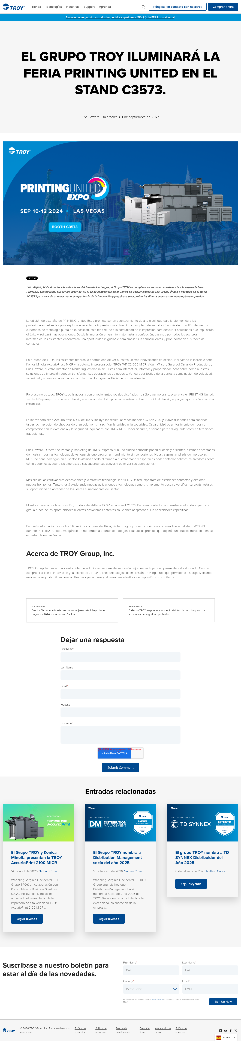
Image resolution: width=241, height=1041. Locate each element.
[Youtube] (225, 1030)
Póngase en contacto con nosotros (177, 6)
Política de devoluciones (123, 1030)
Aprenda (105, 6)
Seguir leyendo (27, 919)
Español (226, 1037)
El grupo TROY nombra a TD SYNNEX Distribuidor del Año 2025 (202, 857)
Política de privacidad (80, 1030)
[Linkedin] (220, 1030)
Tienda (36, 6)
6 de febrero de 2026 (190, 871)
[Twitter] (235, 1030)
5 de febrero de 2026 (108, 871)
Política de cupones (181, 1030)
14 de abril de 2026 (24, 871)
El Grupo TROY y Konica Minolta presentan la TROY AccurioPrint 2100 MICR (36, 857)
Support (89, 6)
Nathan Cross (48, 871)
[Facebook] (230, 1030)
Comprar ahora (223, 6)
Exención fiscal (145, 1030)
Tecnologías (53, 6)
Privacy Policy (157, 999)
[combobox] (226, 1037)
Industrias (72, 6)
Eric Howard (91, 117)
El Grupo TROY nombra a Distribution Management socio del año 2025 (117, 857)
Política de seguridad (101, 1030)
